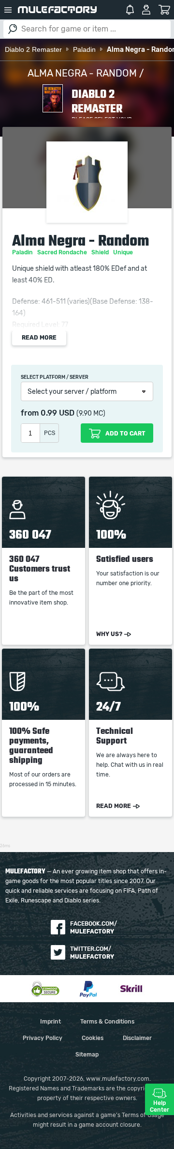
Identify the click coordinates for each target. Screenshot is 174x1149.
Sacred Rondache (62, 252)
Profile (146, 9)
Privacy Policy (42, 1038)
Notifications (130, 9)
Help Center (159, 1106)
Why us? (109, 634)
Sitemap (87, 1054)
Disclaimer (137, 1038)
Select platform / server (54, 377)
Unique (123, 252)
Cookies (92, 1038)
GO (12, 29)
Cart (164, 9)
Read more (39, 338)
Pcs (49, 433)
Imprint (50, 1022)
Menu (7, 9)
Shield (100, 252)
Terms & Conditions (107, 1022)
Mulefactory (57, 9)
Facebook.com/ (93, 927)
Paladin (23, 252)
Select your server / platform (72, 391)
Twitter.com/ (92, 953)
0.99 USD (57, 413)
